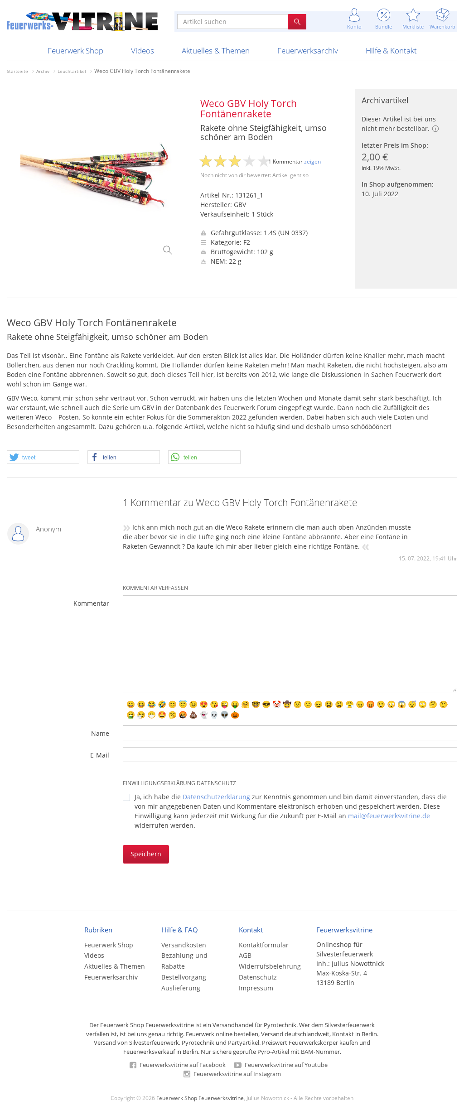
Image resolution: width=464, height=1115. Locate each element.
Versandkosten (183, 945)
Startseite (17, 71)
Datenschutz (258, 977)
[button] (43, 457)
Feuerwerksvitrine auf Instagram (236, 1074)
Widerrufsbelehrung (270, 966)
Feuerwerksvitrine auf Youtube (285, 1065)
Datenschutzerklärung (216, 796)
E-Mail (99, 755)
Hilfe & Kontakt (391, 50)
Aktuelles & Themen (216, 50)
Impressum (256, 988)
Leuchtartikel (72, 71)
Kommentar (91, 603)
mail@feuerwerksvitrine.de (389, 815)
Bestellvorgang (183, 977)
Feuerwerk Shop (75, 50)
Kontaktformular (264, 945)
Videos (142, 50)
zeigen (312, 161)
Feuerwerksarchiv (307, 50)
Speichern (145, 854)
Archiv (42, 71)
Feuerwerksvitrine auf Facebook (182, 1065)
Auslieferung (180, 988)
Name (100, 733)
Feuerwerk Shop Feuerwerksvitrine (200, 1097)
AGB (245, 955)
